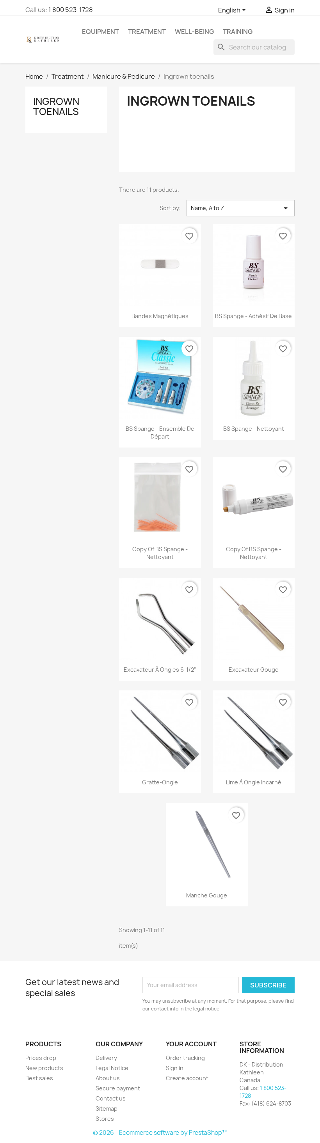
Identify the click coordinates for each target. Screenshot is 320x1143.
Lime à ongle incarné (253, 782)
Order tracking (185, 1058)
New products (44, 1068)
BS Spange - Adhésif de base (253, 316)
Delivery (106, 1058)
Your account (191, 1044)
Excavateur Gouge (254, 669)
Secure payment (118, 1088)
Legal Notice (112, 1068)
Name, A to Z (240, 208)
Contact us (111, 1098)
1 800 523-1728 (70, 9)
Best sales (39, 1078)
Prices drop (40, 1058)
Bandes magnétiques (160, 316)
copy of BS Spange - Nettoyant (160, 553)
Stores (105, 1118)
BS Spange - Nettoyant (253, 428)
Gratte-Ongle (160, 782)
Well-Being (194, 31)
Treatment (147, 31)
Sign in (174, 1068)
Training (237, 31)
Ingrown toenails (56, 106)
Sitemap (106, 1108)
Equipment (100, 31)
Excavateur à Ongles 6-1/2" (160, 669)
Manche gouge (206, 895)
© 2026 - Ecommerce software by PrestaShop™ (160, 1133)
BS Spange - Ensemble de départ (160, 432)
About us (108, 1078)
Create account (187, 1078)
